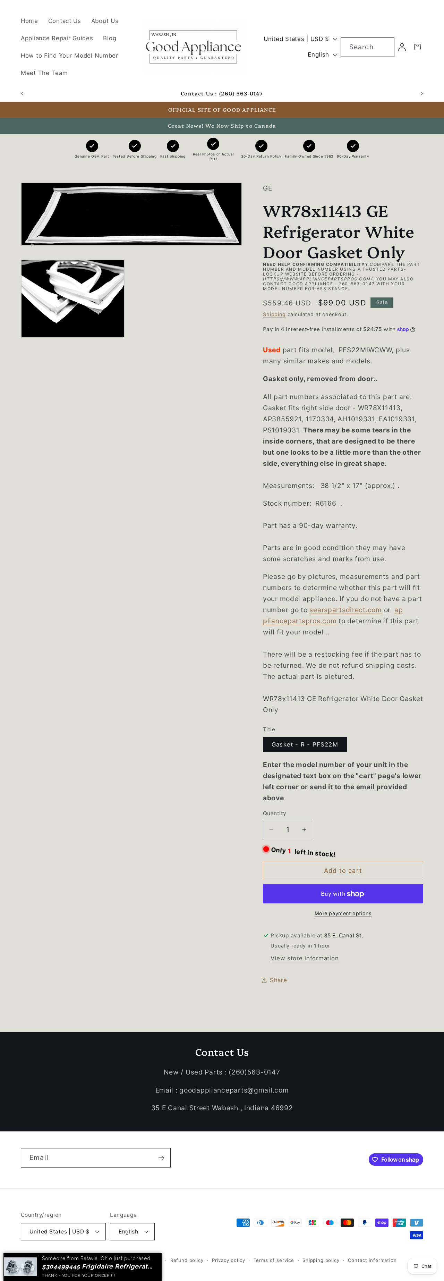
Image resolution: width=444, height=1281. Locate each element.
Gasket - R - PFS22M (305, 744)
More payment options (343, 913)
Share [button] (278, 980)
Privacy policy (228, 1260)
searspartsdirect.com (345, 610)
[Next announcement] (421, 94)
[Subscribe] (161, 1158)
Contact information (372, 1260)
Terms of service (274, 1260)
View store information (305, 958)
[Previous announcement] (22, 94)
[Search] (385, 47)
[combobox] (367, 47)
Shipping (274, 314)
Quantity (275, 813)
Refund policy (187, 1260)
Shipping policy (321, 1260)
